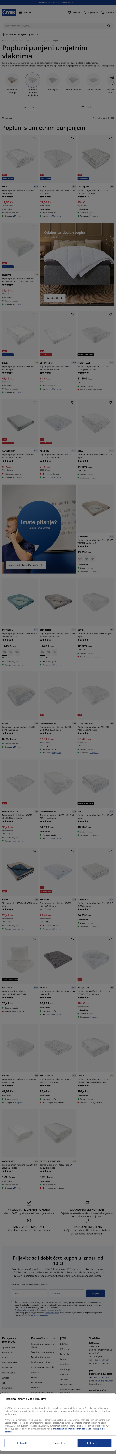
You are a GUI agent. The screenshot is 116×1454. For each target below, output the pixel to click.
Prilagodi (22, 1443)
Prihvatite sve (94, 1443)
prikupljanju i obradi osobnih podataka (72, 1428)
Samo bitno (59, 1443)
